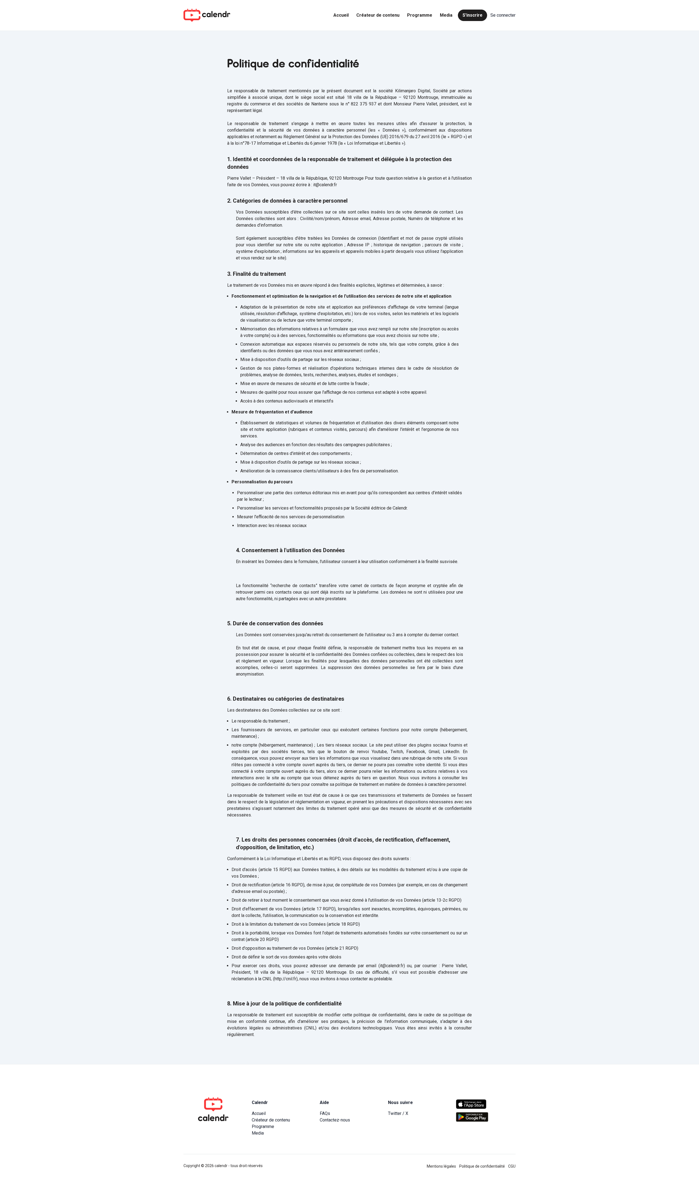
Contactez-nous (335, 1120)
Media (446, 15)
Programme (419, 15)
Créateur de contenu (377, 15)
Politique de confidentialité (482, 1166)
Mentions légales (441, 1166)
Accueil (341, 15)
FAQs (325, 1113)
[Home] (206, 15)
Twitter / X (398, 1113)
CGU (512, 1166)
